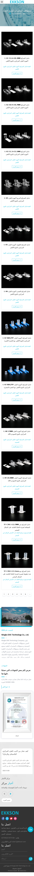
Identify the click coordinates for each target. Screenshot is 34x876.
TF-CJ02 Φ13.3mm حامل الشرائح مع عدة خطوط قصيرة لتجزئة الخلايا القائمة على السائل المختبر (17, 574)
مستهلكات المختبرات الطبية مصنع (12, 646)
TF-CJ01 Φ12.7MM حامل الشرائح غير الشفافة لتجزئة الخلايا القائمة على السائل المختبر (17, 527)
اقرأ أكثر (5, 687)
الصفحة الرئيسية (16, 13)
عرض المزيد (16, 73)
